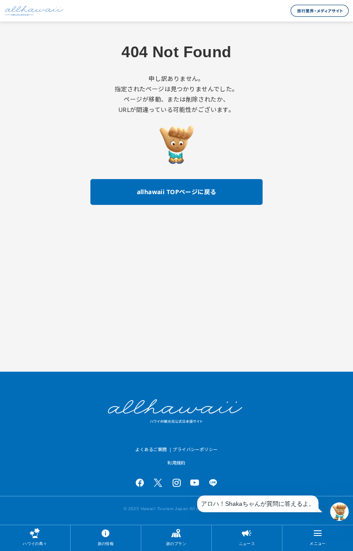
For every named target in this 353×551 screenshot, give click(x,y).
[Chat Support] (339, 511)
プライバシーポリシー (195, 449)
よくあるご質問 (151, 449)
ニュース (247, 543)
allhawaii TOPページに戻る (177, 192)
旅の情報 (106, 543)
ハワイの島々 (35, 543)
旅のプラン (176, 543)
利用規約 (176, 463)
